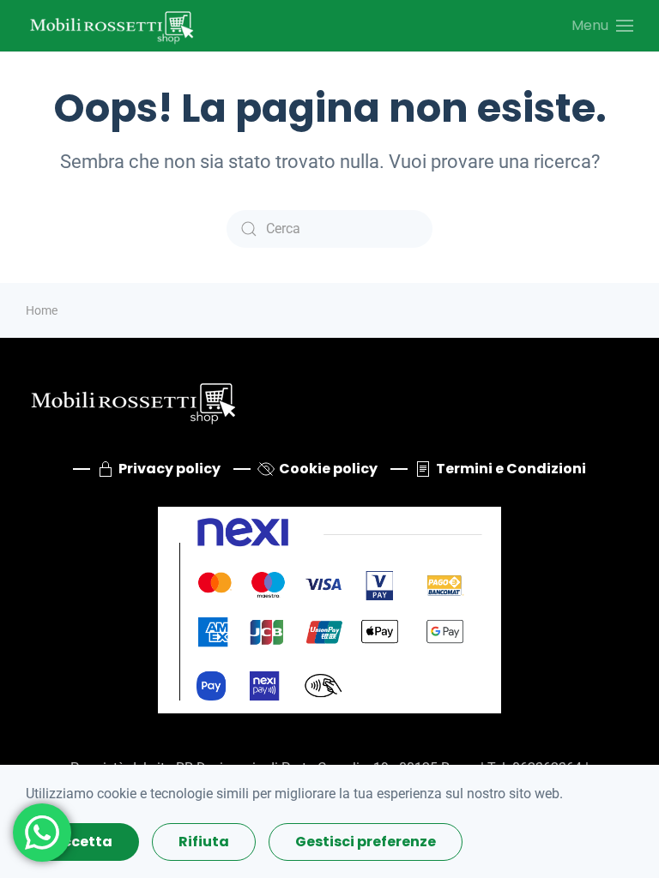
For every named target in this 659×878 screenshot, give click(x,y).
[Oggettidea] (133, 400)
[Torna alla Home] (111, 25)
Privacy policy (169, 468)
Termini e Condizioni (511, 468)
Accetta (82, 841)
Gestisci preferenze (365, 841)
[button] (602, 25)
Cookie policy (328, 468)
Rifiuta (203, 841)
